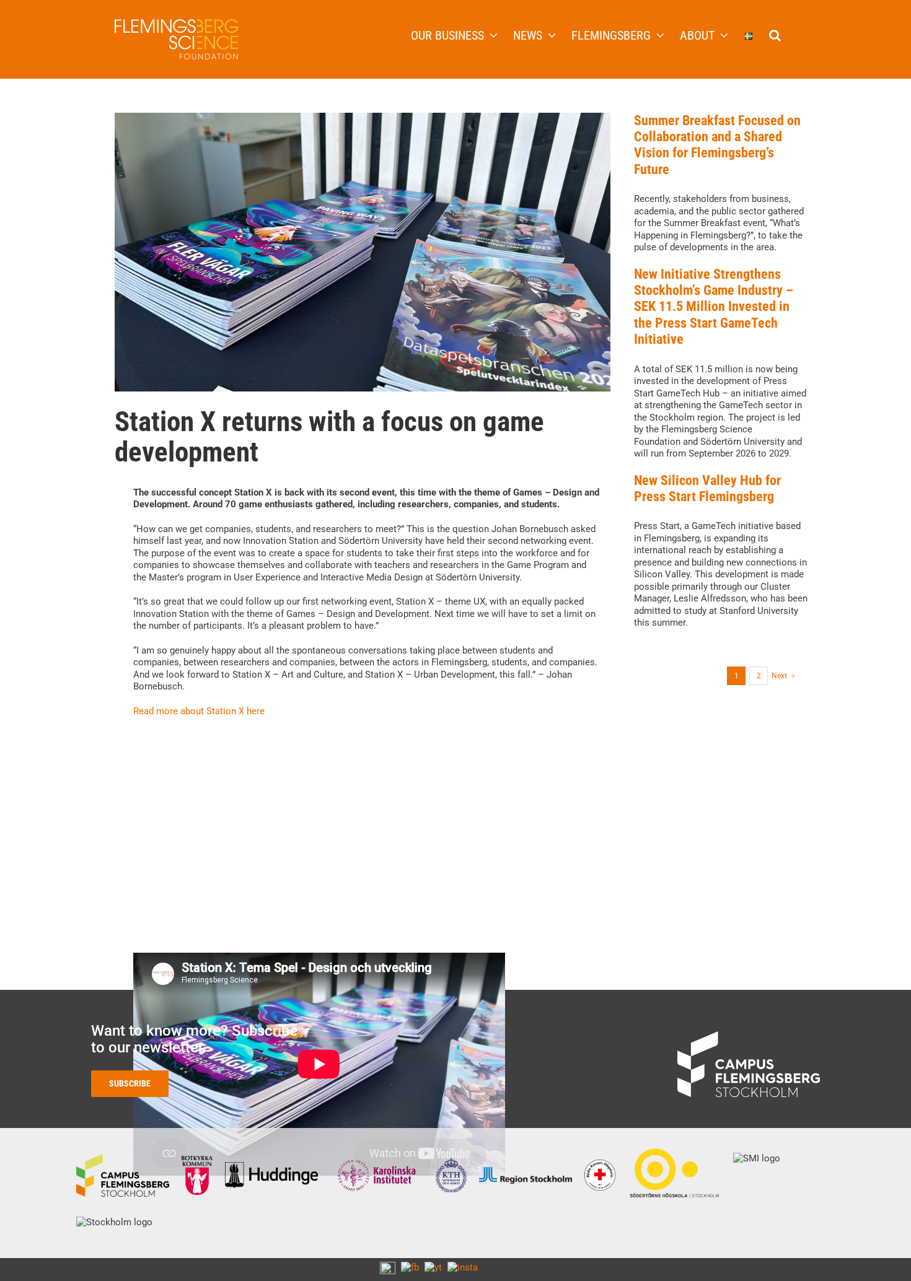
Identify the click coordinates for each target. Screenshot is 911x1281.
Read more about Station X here (199, 711)
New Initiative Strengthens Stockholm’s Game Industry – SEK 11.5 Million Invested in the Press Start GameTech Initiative (713, 307)
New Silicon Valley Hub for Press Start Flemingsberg (707, 488)
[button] (775, 34)
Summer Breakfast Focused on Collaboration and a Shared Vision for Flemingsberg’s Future (717, 145)
